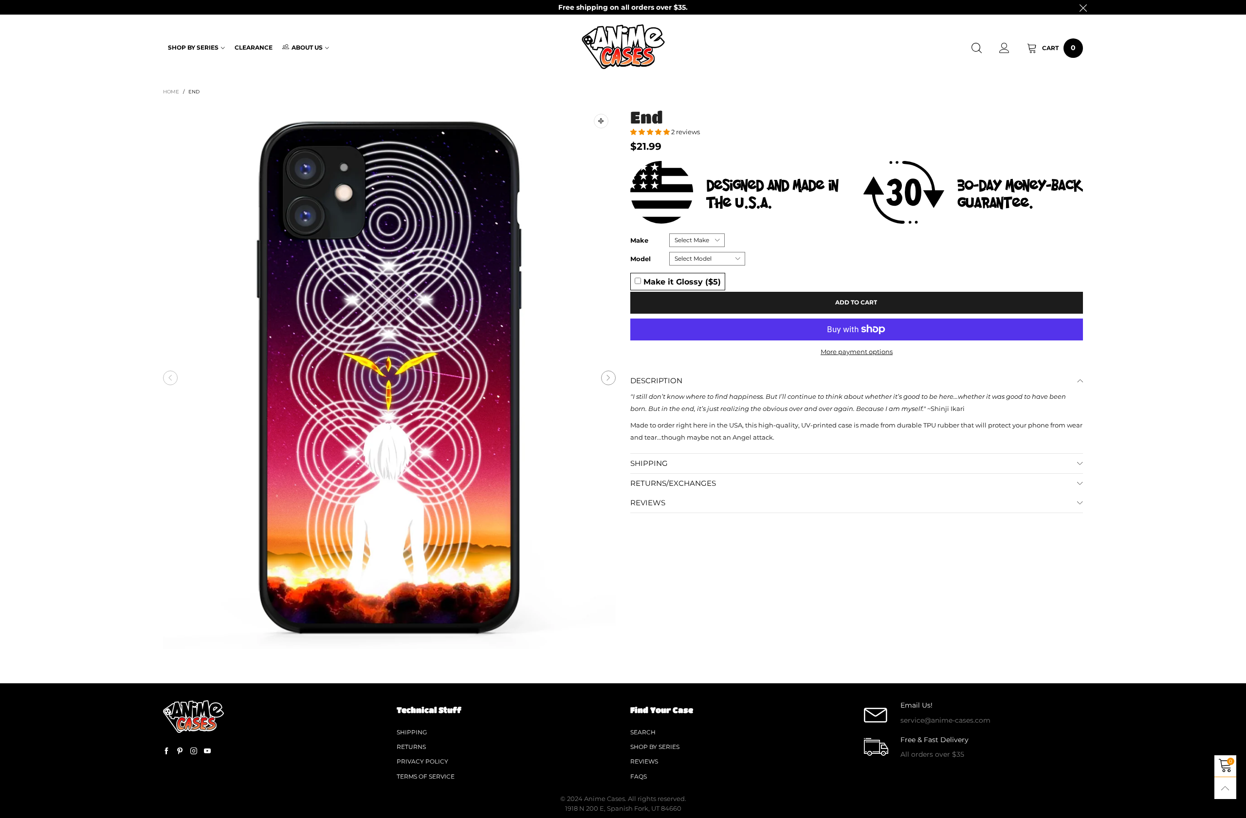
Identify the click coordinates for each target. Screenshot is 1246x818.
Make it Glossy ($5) (681, 281)
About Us (307, 47)
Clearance (254, 47)
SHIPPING (649, 463)
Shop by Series (193, 47)
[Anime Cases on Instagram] (194, 751)
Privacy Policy (422, 761)
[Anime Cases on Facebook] (166, 751)
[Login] (1004, 48)
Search (643, 732)
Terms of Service (426, 776)
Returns (411, 746)
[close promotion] (1083, 7)
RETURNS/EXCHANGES (673, 483)
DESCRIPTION (656, 380)
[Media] (601, 121)
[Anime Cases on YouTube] (207, 751)
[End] (389, 378)
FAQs (638, 776)
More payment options (857, 352)
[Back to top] (1225, 788)
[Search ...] (976, 48)
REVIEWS (647, 502)
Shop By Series (654, 746)
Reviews (644, 761)
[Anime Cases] (623, 46)
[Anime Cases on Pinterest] (180, 751)
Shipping (412, 732)
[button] (170, 378)
